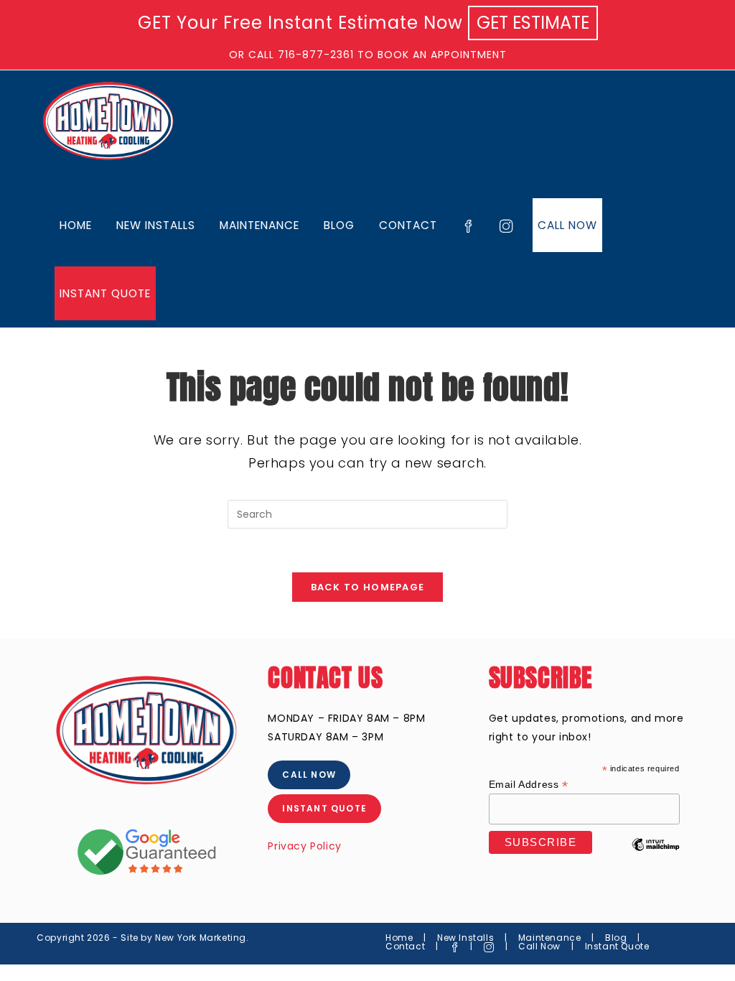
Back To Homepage (368, 587)
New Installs (465, 937)
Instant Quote (617, 946)
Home (399, 937)
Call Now (539, 946)
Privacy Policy (304, 846)
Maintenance (549, 937)
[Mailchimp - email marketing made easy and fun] (656, 855)
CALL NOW (309, 774)
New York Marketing (200, 937)
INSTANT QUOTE (324, 808)
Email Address (528, 784)
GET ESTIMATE (533, 22)
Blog (616, 937)
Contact (405, 946)
